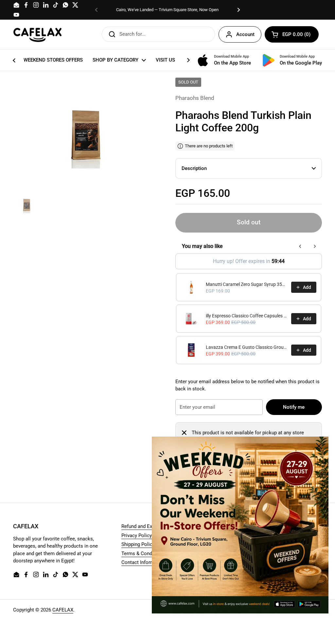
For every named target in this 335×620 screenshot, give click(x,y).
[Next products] (315, 246)
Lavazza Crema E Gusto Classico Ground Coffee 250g (246, 347)
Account (245, 34)
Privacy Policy (136, 535)
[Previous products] (300, 246)
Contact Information (143, 562)
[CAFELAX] (37, 34)
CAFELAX (62, 610)
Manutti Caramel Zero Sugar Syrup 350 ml (246, 284)
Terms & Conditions (143, 553)
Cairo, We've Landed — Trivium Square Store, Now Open (167, 10)
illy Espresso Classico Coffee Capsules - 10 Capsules (246, 315)
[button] (292, 34)
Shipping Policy (138, 544)
